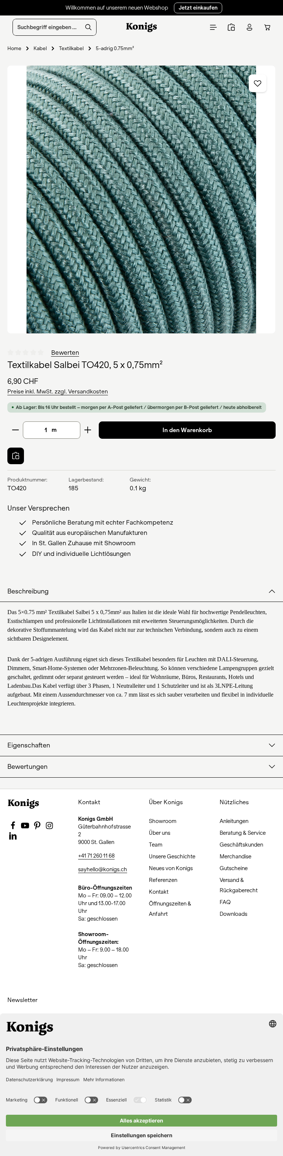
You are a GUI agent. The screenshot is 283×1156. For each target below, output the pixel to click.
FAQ (225, 902)
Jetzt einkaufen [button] (198, 7)
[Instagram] (49, 827)
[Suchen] (89, 27)
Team (156, 844)
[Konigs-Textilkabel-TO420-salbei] (141, 199)
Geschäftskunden (241, 844)
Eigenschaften (28, 745)
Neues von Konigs (171, 868)
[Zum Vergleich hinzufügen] (15, 456)
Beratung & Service (243, 833)
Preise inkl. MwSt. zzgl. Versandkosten (57, 391)
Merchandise (235, 856)
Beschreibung (28, 591)
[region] (141, 199)
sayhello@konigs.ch (102, 869)
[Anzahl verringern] (15, 430)
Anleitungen (234, 821)
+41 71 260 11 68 (96, 855)
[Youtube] (25, 827)
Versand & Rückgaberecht (239, 885)
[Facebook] (13, 827)
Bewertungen (27, 767)
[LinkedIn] (13, 838)
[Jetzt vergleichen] (231, 27)
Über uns (159, 833)
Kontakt (158, 892)
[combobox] (47, 27)
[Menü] (213, 27)
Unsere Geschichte (172, 856)
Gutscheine (234, 868)
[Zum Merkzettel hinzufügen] (257, 83)
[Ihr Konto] (249, 27)
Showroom (163, 821)
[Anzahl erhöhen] (88, 430)
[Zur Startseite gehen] (142, 27)
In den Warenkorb (187, 430)
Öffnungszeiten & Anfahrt (170, 908)
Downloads (233, 914)
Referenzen (163, 880)
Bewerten (65, 352)
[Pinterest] (37, 827)
